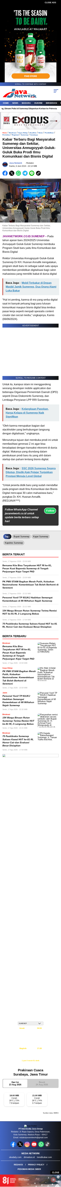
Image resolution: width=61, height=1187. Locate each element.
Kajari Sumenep (40, 536)
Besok (42, 1083)
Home (6, 103)
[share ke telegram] (25, 175)
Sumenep (24, 135)
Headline (32, 133)
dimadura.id (29, 1157)
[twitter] (20, 1146)
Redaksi (18, 1165)
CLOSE (55, 1172)
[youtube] (34, 1146)
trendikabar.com (44, 1157)
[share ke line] (32, 175)
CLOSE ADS (50, 3)
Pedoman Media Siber (29, 1169)
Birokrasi (51, 103)
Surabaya (34, 135)
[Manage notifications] (53, 1179)
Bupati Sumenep (21, 536)
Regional (15, 135)
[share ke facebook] (5, 175)
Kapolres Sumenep (14, 543)
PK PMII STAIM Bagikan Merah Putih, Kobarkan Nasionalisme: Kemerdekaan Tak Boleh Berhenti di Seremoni (19, 677)
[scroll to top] (56, 1168)
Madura (26, 103)
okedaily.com (15, 1157)
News (15, 103)
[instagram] (27, 1146)
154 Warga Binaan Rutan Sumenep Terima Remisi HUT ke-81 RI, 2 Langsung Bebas (18, 720)
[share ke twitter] (12, 175)
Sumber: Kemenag (30, 1064)
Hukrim (38, 103)
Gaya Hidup (22, 133)
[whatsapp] (41, 1146)
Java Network (15, 163)
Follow (50, 510)
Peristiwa (6, 135)
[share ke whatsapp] (19, 175)
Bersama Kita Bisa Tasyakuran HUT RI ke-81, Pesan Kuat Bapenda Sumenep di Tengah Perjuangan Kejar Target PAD (18, 652)
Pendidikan (49, 133)
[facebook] (13, 1146)
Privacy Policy (36, 1165)
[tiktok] (48, 1146)
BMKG (56, 1113)
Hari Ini (15, 1083)
